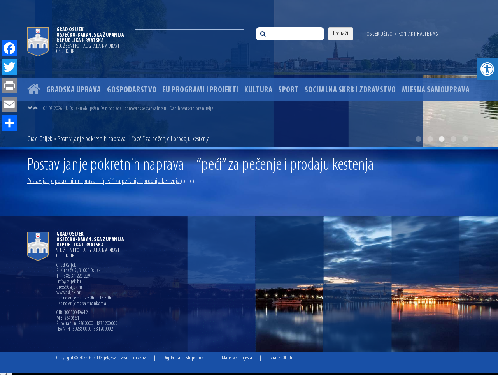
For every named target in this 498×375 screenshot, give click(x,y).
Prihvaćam (3, 374)
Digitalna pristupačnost (184, 358)
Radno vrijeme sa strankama (81, 303)
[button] (487, 69)
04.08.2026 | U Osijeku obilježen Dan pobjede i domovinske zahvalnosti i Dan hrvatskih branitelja (128, 109)
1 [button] (418, 139)
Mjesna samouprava (436, 90)
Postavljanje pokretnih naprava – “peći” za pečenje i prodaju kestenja (110, 181)
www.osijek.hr (68, 293)
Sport (288, 90)
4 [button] (453, 139)
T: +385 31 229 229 (73, 276)
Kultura (258, 90)
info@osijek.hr (68, 282)
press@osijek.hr (69, 287)
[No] (9, 374)
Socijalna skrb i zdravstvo (350, 90)
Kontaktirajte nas (418, 34)
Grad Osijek (40, 139)
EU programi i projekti (200, 90)
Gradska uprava (73, 90)
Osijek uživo (379, 34)
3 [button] (441, 139)
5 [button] (465, 139)
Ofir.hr (289, 358)
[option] (249, 73)
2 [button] (430, 139)
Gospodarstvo (132, 90)
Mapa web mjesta (237, 358)
